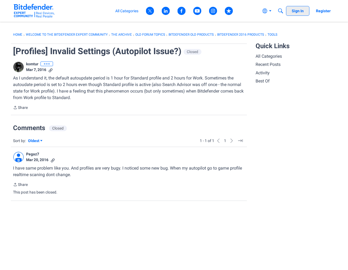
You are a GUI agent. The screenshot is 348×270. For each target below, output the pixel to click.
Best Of (263, 81)
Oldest (34, 141)
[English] (34, 11)
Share (20, 108)
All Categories (269, 56)
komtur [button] (32, 64)
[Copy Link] (50, 70)
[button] (18, 67)
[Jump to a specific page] (240, 140)
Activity (263, 72)
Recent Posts (268, 64)
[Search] (280, 11)
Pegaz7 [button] (32, 154)
